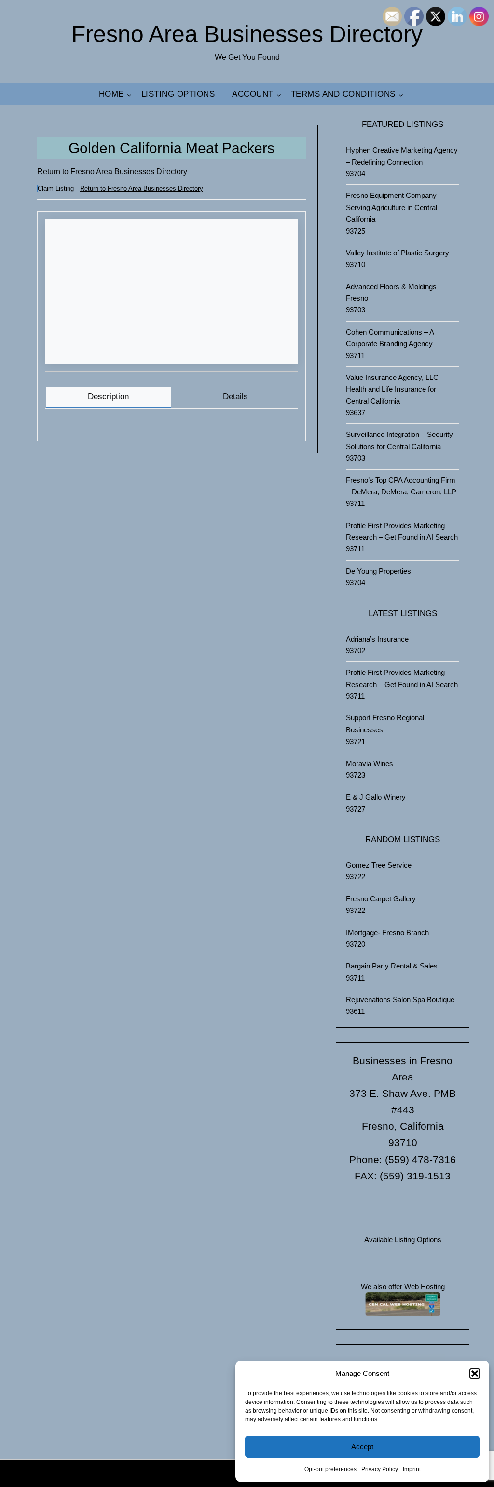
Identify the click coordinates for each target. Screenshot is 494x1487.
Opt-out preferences (330, 1469)
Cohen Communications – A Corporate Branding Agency (390, 338)
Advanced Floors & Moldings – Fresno (394, 292)
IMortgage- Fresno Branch (387, 932)
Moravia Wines (369, 763)
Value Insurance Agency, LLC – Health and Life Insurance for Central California (395, 389)
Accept (362, 1447)
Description (108, 396)
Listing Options (178, 93)
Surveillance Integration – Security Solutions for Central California (399, 440)
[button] (475, 1373)
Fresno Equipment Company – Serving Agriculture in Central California (394, 207)
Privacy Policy (379, 1469)
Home (111, 93)
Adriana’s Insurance (377, 639)
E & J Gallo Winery (376, 797)
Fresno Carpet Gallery (381, 899)
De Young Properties (378, 571)
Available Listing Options (402, 1239)
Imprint (412, 1469)
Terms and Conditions (343, 93)
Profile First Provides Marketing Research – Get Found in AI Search (402, 531)
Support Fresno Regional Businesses (385, 723)
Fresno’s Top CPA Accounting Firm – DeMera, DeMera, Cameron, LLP (401, 486)
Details (235, 396)
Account (253, 93)
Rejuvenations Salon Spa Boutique (400, 1000)
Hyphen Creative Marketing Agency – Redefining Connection (402, 156)
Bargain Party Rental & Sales (392, 966)
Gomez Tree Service (379, 865)
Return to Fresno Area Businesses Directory (112, 172)
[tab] (108, 397)
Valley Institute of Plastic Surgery (397, 253)
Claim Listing (56, 188)
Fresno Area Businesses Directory (247, 34)
